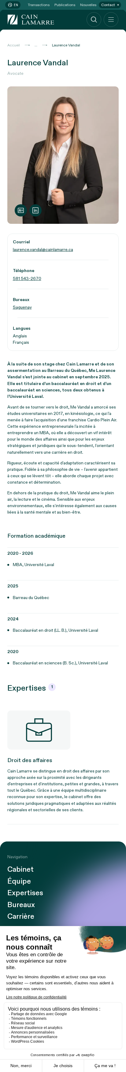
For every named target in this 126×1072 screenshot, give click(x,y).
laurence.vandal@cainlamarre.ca (43, 250)
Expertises (25, 893)
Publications (64, 4)
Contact (108, 4)
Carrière (20, 916)
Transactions (39, 4)
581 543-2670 (27, 279)
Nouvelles (88, 4)
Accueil (13, 45)
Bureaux (21, 905)
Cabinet (20, 869)
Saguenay (22, 307)
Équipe (19, 881)
